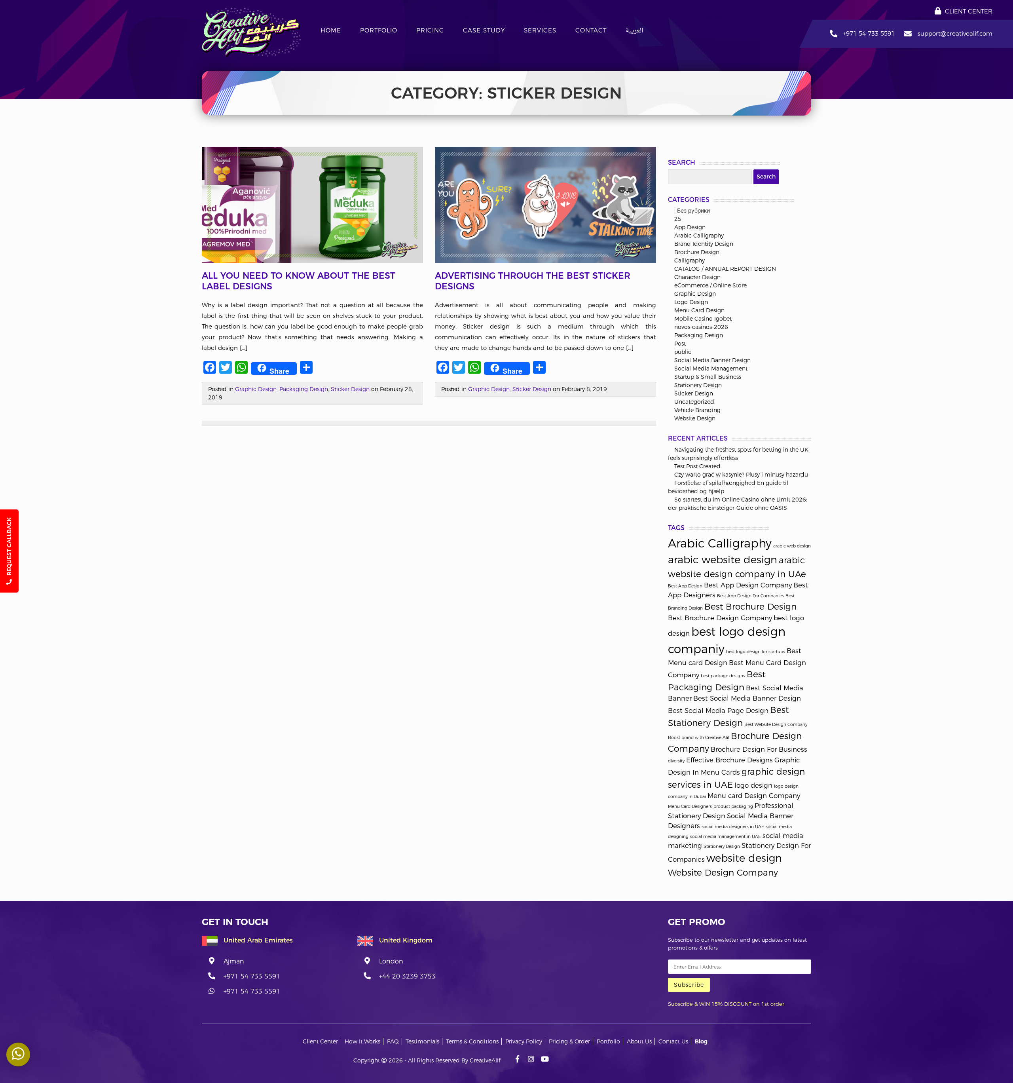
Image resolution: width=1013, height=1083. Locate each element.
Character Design (697, 277)
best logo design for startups (755, 651)
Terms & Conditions (472, 1041)
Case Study (484, 30)
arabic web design (792, 546)
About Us (639, 1041)
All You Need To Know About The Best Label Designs (298, 280)
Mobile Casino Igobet (703, 318)
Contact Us (673, 1041)
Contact (591, 30)
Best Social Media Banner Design (747, 698)
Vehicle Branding (697, 410)
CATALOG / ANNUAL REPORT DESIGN (725, 268)
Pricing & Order (569, 1041)
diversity (676, 761)
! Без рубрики (692, 210)
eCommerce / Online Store (710, 285)
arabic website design (722, 559)
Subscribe (689, 984)
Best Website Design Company (775, 724)
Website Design (694, 418)
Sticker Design (350, 389)
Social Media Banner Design (712, 360)
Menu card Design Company (754, 796)
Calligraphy (689, 260)
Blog (701, 1041)
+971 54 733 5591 (869, 33)
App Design (690, 227)
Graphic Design (256, 389)
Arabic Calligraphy (699, 235)
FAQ (393, 1041)
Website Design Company (723, 872)
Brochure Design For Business (759, 749)
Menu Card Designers (690, 806)
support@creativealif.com (955, 33)
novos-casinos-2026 (701, 327)
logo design (753, 785)
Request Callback (9, 547)
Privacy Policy (523, 1041)
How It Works (362, 1041)
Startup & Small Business (707, 376)
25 (677, 218)
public (682, 351)
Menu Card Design (699, 310)
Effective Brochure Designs (729, 760)
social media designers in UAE (733, 826)
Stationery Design (698, 385)
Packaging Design (303, 389)
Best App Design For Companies (750, 595)
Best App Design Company (748, 585)
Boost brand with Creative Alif (698, 737)
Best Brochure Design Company (720, 618)
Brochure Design (696, 252)
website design (744, 858)
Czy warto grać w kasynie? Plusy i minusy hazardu (741, 474)
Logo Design (691, 302)
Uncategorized (694, 401)
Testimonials (422, 1041)
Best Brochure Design (750, 606)
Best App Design (685, 586)
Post (680, 343)
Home (331, 30)
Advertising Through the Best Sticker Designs (532, 280)
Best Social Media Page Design (718, 710)
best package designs (723, 675)
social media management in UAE (725, 836)
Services (540, 30)
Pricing (430, 30)
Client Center (967, 11)
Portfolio (378, 30)
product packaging (733, 806)
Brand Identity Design (703, 243)
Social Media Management (710, 368)
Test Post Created (697, 466)
